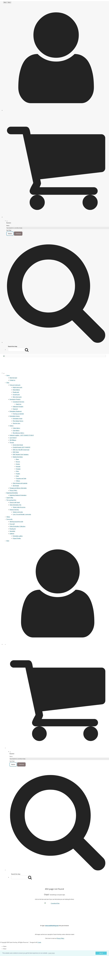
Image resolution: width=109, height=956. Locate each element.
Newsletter (12, 531)
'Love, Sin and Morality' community (22, 514)
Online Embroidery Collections (17, 526)
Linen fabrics (16, 430)
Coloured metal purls (15, 385)
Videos (8, 517)
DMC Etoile (16, 452)
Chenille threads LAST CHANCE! (21, 447)
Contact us (12, 380)
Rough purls (16, 392)
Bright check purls (17, 387)
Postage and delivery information (18, 488)
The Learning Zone (11, 500)
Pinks (17, 471)
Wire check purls (17, 397)
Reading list (13, 528)
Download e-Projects (15, 399)
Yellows (18, 481)
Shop (7, 382)
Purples (18, 473)
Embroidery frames (15, 416)
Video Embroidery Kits (15, 505)
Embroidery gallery (18, 536)
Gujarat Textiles (17, 538)
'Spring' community (18, 512)
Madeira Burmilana (18, 457)
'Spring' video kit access (19, 507)
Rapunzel (15, 409)
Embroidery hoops (17, 418)
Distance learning (14, 509)
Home (8, 375)
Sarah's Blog (9, 497)
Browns (18, 461)
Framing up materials (18, 413)
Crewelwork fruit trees (18, 401)
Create (39, 942)
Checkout (18, 233)
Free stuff (12, 524)
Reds (17, 476)
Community (9, 519)
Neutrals (18, 466)
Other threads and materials (20, 483)
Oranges (18, 469)
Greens (18, 464)
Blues (17, 459)
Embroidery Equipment (16, 411)
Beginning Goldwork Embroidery (18, 495)
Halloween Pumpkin (18, 406)
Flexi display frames (18, 421)
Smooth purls (16, 394)
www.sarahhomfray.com (52, 925)
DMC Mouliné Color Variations (20, 454)
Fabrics (11, 425)
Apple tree (18, 404)
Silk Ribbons (13, 440)
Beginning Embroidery (12, 493)
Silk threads (16, 485)
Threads (12, 442)
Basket (10, 233)
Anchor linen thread (18, 445)
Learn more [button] (51, 953)
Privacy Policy (13, 490)
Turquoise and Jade (21, 478)
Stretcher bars (16, 423)
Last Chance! (13, 437)
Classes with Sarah (15, 502)
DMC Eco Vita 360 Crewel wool (21, 449)
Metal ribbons (16, 389)
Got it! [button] (101, 953)
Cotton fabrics (16, 428)
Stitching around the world (16, 521)
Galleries (12, 533)
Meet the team (13, 377)
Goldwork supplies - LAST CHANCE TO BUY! (22, 435)
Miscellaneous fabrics (18, 433)
